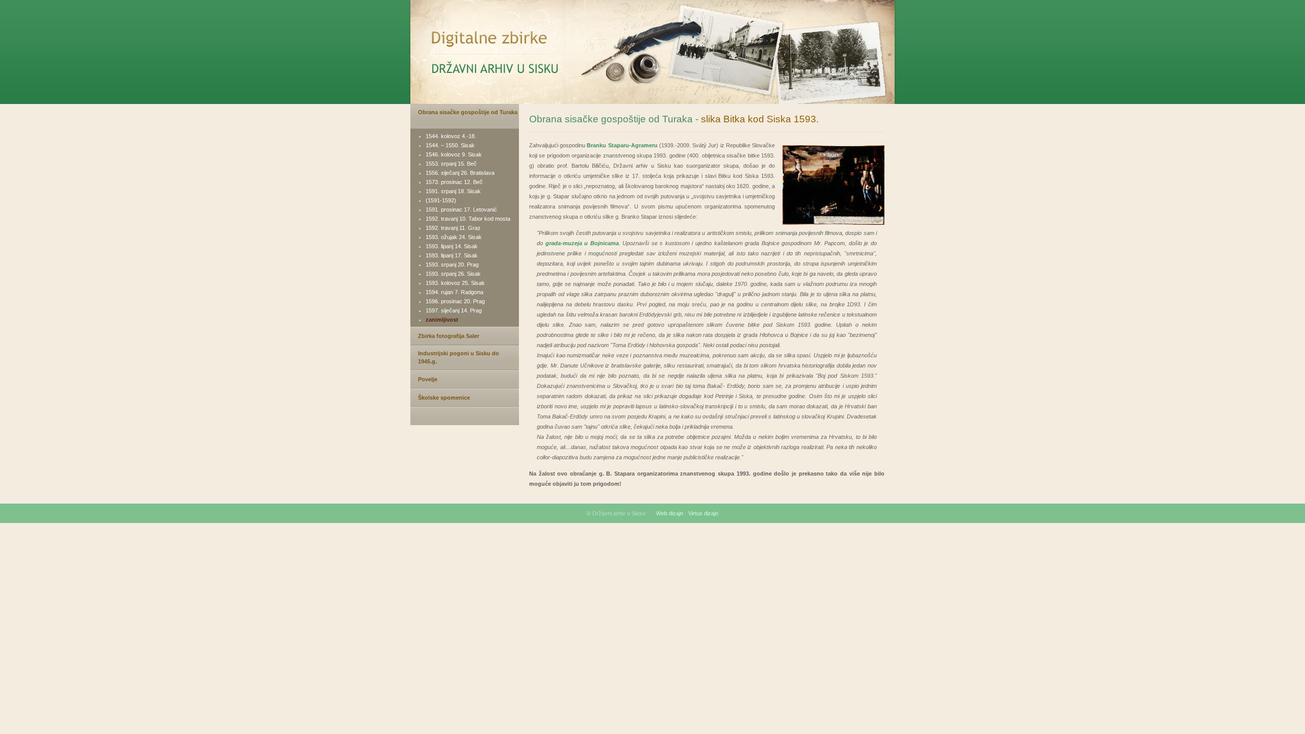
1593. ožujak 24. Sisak (454, 237)
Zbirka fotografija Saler (448, 336)
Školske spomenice (444, 398)
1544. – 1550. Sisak (450, 145)
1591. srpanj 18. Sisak (453, 191)
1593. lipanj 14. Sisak (452, 246)
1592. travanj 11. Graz (453, 228)
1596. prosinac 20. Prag (455, 301)
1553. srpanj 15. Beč (451, 164)
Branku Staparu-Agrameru (622, 145)
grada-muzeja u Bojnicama (582, 243)
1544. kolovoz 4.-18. (451, 136)
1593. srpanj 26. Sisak (453, 274)
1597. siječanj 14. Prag (454, 310)
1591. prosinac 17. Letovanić (461, 209)
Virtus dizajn (703, 513)
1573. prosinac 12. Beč (454, 182)
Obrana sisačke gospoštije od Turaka (467, 112)
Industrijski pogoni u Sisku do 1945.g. (458, 357)
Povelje (427, 379)
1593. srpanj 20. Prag (452, 264)
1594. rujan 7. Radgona (454, 292)
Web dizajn (669, 513)
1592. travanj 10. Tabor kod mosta (468, 219)
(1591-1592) (441, 200)
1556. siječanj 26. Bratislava (460, 173)
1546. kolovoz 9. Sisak (454, 154)
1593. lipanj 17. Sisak (452, 255)
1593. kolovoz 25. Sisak (455, 283)
